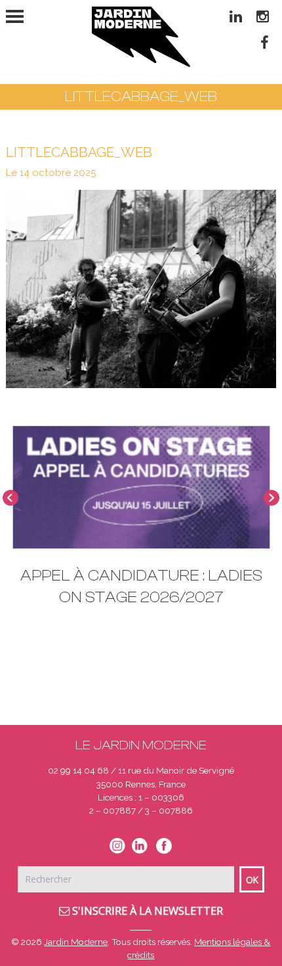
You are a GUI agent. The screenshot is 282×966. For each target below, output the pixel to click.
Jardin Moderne (76, 941)
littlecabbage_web (79, 152)
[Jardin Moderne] (141, 37)
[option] (141, 522)
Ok (252, 879)
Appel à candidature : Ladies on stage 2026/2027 (141, 587)
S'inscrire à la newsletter (146, 911)
